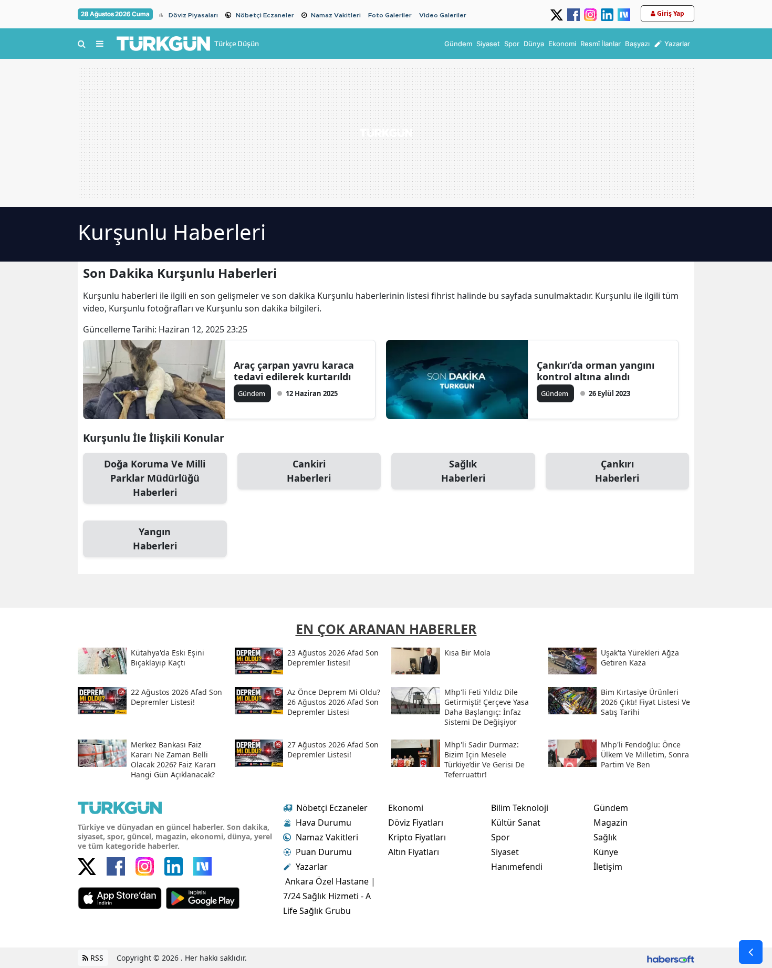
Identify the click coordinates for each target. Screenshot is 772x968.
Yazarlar (312, 866)
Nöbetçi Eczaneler (265, 15)
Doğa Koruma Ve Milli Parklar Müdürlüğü (154, 477)
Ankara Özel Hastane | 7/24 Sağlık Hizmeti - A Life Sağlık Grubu (329, 896)
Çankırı (617, 470)
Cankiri (309, 470)
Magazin (610, 822)
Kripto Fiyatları (417, 837)
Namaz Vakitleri (336, 15)
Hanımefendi (517, 866)
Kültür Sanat (515, 822)
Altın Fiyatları (413, 852)
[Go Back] (751, 952)
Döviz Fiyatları (415, 822)
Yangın (155, 538)
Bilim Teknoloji (519, 808)
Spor (500, 837)
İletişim (607, 866)
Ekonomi (405, 808)
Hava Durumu (323, 822)
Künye (605, 852)
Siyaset (505, 852)
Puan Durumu (324, 852)
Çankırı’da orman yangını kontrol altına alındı (595, 370)
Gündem (610, 808)
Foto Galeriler (390, 15)
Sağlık (463, 470)
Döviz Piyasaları (193, 15)
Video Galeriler (442, 15)
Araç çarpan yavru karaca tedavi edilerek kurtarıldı (294, 370)
